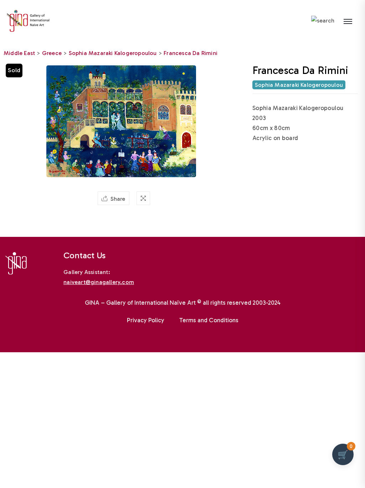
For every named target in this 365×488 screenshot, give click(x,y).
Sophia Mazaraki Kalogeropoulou (113, 53)
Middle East (19, 53)
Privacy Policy (145, 320)
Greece (52, 53)
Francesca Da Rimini (190, 53)
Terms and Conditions (208, 320)
